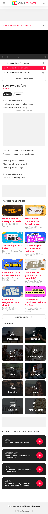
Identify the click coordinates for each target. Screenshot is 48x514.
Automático (24, 511)
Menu (4, 3)
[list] (24, 68)
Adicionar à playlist (43, 63)
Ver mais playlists (22, 317)
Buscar (44, 3)
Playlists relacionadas (13, 200)
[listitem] (24, 63)
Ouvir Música (24, 3)
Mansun (6, 88)
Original (7, 94)
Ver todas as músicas (24, 79)
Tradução (18, 94)
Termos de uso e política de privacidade (24, 506)
